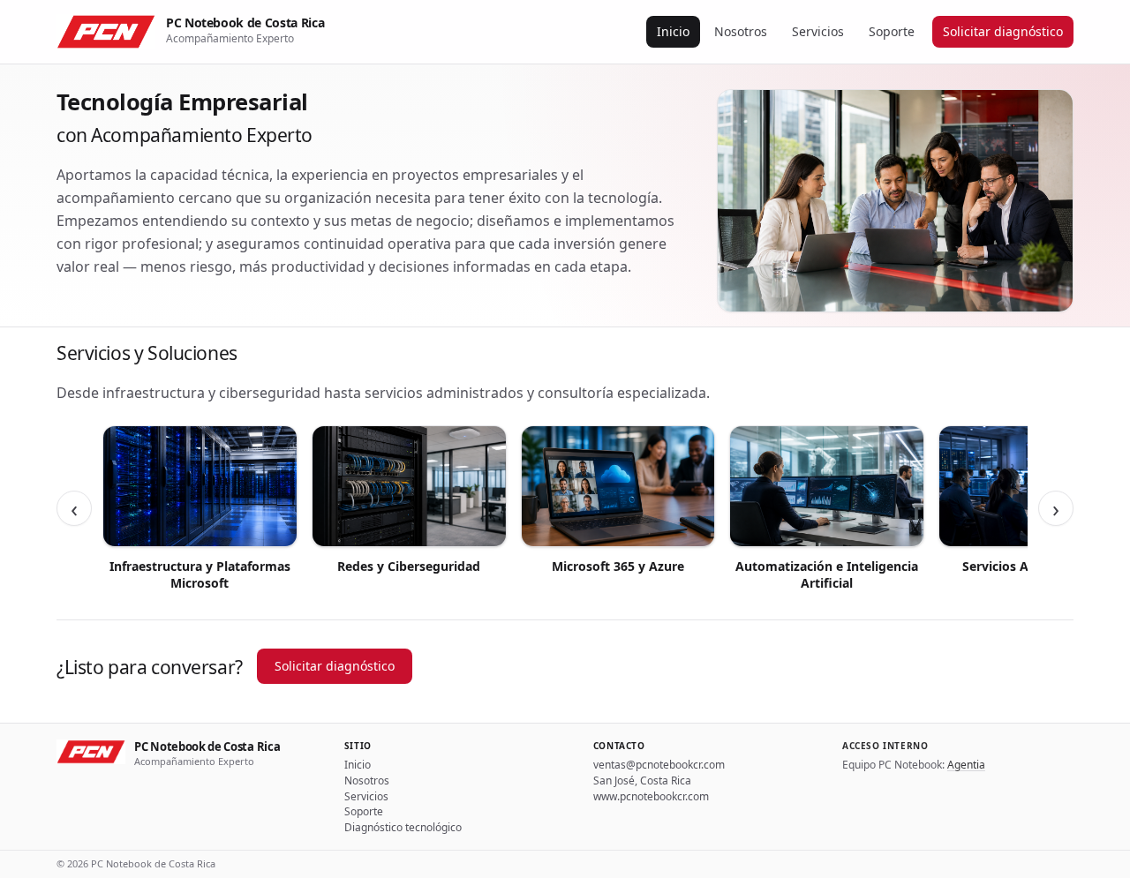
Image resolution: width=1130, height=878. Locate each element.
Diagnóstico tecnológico (403, 828)
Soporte (892, 31)
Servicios (818, 31)
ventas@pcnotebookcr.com (659, 764)
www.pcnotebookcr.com (651, 796)
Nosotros (740, 31)
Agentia (966, 764)
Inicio (673, 31)
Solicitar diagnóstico (1003, 31)
